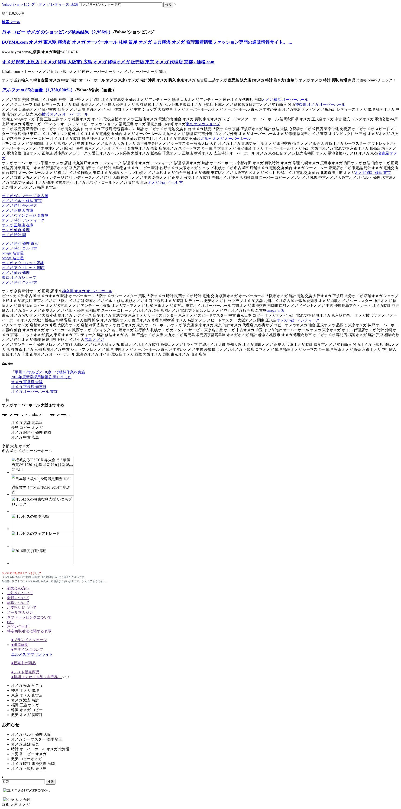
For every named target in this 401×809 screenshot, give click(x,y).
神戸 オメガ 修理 (25, 690)
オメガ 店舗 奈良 (25, 744)
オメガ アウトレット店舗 (23, 263)
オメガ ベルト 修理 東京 (22, 201)
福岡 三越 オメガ (25, 705)
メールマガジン (20, 612)
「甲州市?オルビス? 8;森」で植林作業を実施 (48, 372)
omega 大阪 (275, 310)
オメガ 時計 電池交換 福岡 (33, 764)
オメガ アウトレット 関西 (23, 268)
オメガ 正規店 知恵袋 (28, 387)
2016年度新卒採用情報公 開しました (41, 377)
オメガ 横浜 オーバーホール (285, 100)
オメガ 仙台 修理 (16, 230)
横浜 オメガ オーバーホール (65, 114)
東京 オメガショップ (203, 124)
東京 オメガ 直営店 (27, 695)
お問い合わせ (18, 626)
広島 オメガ (94, 340)
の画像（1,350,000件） (38, 89)
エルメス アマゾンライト (32, 654)
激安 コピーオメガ (26, 759)
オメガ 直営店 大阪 (27, 382)
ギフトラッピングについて (29, 617)
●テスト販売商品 (25, 672)
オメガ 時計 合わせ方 (165, 182)
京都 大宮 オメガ (16, 804)
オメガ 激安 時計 (25, 700)
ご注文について (20, 593)
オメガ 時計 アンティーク (23, 220)
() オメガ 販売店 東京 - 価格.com (108, 61)
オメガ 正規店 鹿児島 (28, 768)
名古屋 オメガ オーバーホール (27, 451)
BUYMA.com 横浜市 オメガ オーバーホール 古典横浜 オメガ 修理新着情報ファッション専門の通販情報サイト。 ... (147, 42)
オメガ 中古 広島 (25, 437)
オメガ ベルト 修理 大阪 (31, 734)
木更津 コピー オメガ (28, 754)
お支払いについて (22, 608)
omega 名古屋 (13, 253)
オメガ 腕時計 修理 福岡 (31, 432)
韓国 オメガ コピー (27, 710)
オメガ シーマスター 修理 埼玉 (36, 739)
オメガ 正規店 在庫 (17, 210)
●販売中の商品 (23, 663)
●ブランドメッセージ (29, 640)
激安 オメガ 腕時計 (27, 715)
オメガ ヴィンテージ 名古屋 (25, 196)
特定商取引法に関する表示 (29, 631)
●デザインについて (27, 650)
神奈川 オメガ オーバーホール (320, 104)
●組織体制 (19, 645)
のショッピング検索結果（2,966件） (57, 31)
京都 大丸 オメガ (16, 446)
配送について (18, 603)
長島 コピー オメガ (27, 428)
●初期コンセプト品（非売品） (36, 677)
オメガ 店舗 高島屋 (27, 423)
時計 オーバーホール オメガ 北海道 (40, 749)
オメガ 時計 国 (14, 235)
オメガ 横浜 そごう (27, 685)
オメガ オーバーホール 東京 (34, 392)
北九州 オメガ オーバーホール (225, 139)
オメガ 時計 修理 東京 (373, 173)
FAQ (10, 622)
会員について (18, 598)
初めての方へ (18, 588)
